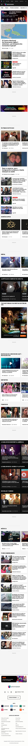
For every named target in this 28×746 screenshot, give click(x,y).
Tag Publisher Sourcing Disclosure (5, 729)
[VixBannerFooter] (14, 679)
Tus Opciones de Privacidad (6, 735)
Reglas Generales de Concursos (21, 731)
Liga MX (14, 67)
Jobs (16, 723)
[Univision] (9, 4)
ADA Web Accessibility (19, 721)
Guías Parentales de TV (19, 726)
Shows (12, 1)
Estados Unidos (15, 590)
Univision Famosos (16, 86)
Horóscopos (5, 236)
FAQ (2, 726)
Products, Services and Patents (21, 728)
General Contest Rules (5, 733)
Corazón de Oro (5, 299)
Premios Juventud (16, 77)
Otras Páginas (13, 697)
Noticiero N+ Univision (17, 619)
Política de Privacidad (5, 718)
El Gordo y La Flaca (6, 486)
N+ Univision (5, 148)
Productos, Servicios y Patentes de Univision (6, 731)
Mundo (13, 629)
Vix (3, 1)
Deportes (21, 1)
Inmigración (15, 58)
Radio (26, 1)
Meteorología (5, 48)
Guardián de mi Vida (6, 511)
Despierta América (6, 462)
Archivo (2, 723)
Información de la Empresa (5, 721)
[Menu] (2, 4)
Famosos (16, 1)
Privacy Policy (18, 718)
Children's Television (19, 733)
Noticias (7, 1)
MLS (3, 400)
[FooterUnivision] (14, 686)
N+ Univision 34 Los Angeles (8, 174)
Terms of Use (18, 719)
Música (3, 548)
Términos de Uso (4, 719)
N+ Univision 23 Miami (17, 184)
